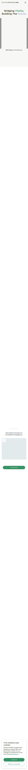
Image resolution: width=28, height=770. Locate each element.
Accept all (14, 759)
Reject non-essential (14, 764)
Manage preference (12, 754)
